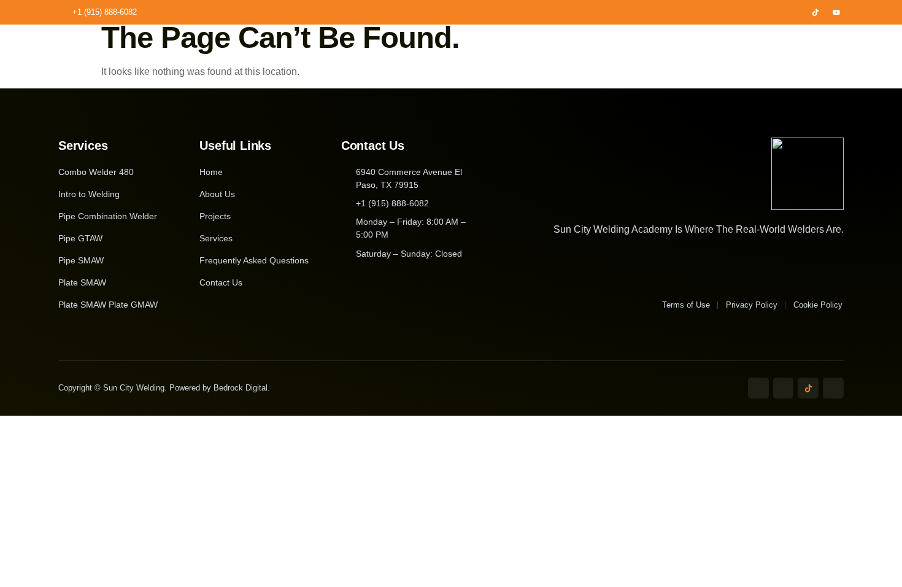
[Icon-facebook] (773, 12)
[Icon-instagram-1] (794, 12)
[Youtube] (836, 12)
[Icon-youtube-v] (833, 388)
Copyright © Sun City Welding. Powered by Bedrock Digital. (164, 387)
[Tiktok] (815, 12)
